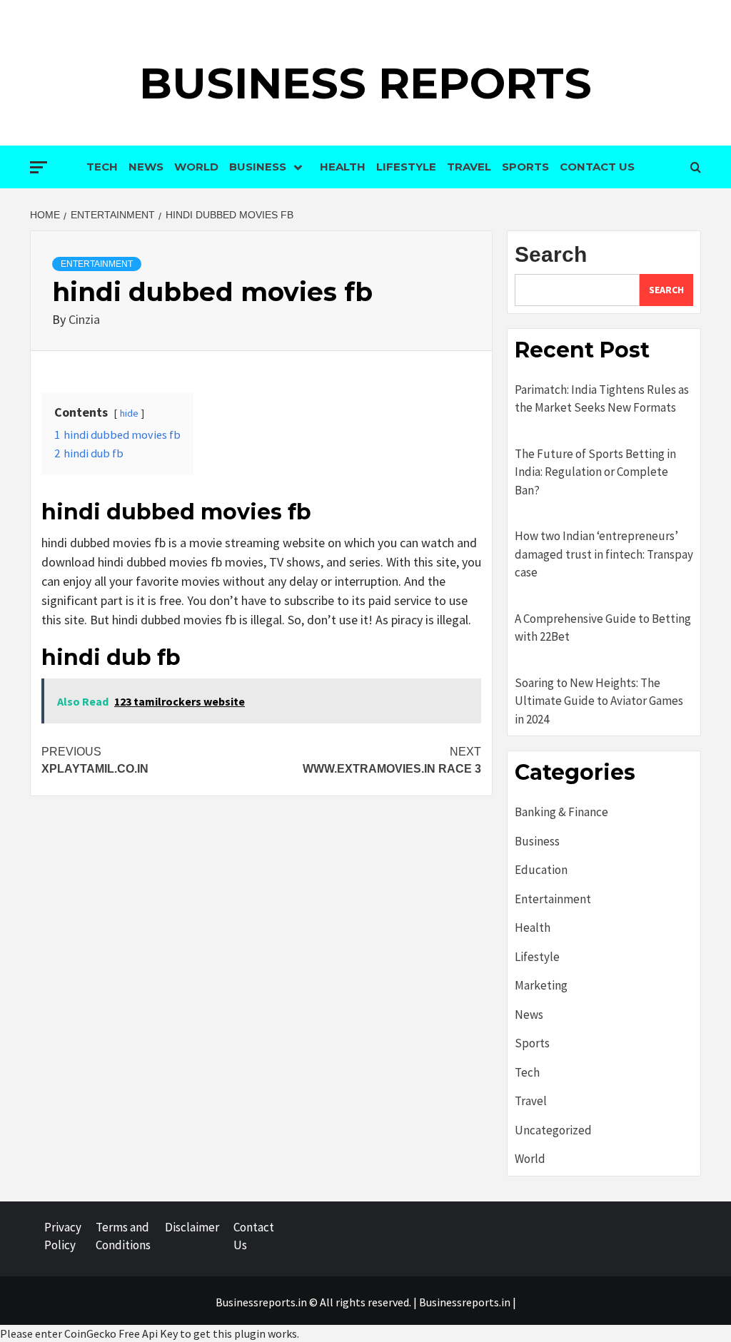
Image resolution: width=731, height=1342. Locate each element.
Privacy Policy (62, 1236)
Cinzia (84, 319)
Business (257, 166)
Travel (469, 166)
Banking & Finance (561, 812)
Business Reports (365, 83)
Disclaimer (192, 1227)
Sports (525, 166)
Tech (102, 166)
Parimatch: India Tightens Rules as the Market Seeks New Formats (602, 399)
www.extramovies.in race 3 (392, 760)
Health (343, 166)
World (196, 166)
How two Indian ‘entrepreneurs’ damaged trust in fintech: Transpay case (604, 554)
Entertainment (97, 264)
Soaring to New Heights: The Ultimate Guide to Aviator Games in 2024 (599, 701)
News (145, 166)
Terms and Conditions (123, 1236)
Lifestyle (406, 166)
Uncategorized (553, 1130)
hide (129, 413)
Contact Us (597, 166)
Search (551, 254)
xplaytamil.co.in (94, 760)
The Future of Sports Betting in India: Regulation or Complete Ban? (595, 472)
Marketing (541, 985)
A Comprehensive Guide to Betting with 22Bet (603, 628)
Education (541, 870)
